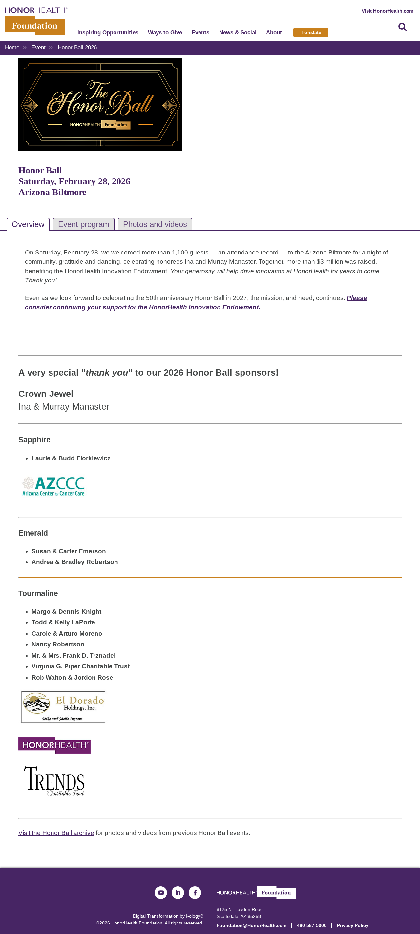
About (274, 32)
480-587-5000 (311, 925)
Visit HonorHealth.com (387, 11)
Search (402, 27)
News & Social (238, 32)
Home (12, 47)
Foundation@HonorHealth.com (251, 925)
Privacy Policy (352, 925)
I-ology (193, 916)
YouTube (160, 892)
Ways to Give (165, 32)
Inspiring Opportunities (107, 32)
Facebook (194, 892)
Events (200, 32)
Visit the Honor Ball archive (56, 832)
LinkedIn (177, 892)
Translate (311, 32)
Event (39, 47)
